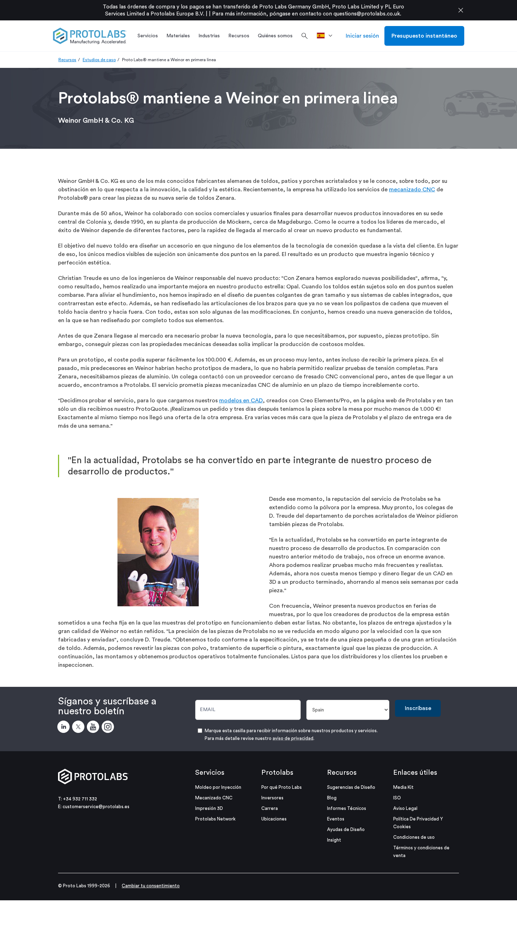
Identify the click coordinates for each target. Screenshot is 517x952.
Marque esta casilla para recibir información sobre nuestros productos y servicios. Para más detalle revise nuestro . (291, 734)
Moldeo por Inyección (218, 787)
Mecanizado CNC (213, 798)
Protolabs (277, 772)
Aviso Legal (405, 808)
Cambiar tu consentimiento (151, 885)
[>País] (327, 35)
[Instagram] (109, 728)
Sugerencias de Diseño (351, 787)
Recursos (67, 60)
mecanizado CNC (412, 189)
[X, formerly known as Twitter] (79, 728)
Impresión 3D (209, 808)
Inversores (272, 798)
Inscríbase (418, 708)
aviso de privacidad (293, 738)
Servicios (209, 772)
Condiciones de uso (414, 837)
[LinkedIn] (64, 728)
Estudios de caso (99, 60)
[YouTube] (94, 728)
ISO (397, 798)
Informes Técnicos (346, 808)
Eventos (335, 819)
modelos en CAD (241, 400)
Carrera (269, 808)
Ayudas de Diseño (346, 829)
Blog (332, 798)
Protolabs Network (215, 819)
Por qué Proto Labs (281, 787)
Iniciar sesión (362, 36)
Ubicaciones (274, 819)
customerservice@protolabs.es (96, 806)
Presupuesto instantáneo (424, 36)
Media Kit (403, 787)
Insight (334, 840)
